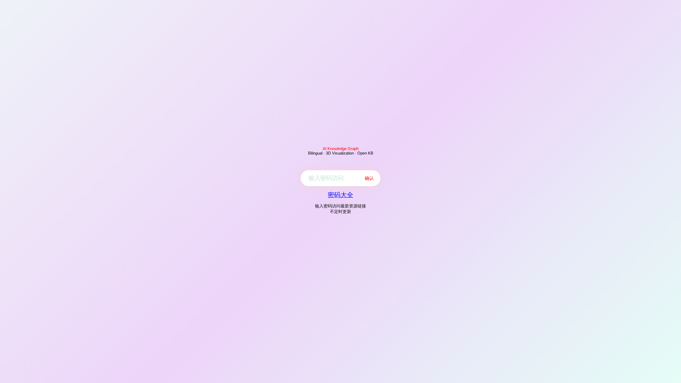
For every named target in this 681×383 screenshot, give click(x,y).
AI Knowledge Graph (341, 148)
